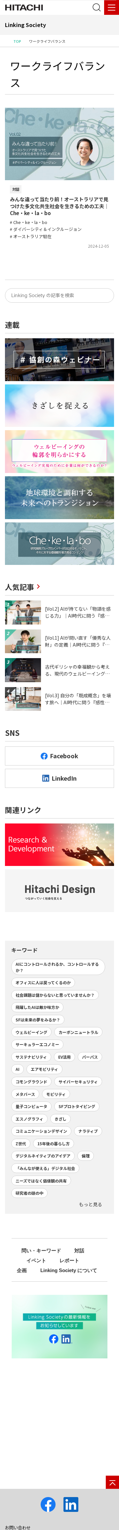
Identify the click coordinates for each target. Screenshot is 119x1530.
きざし (60, 1119)
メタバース (25, 1094)
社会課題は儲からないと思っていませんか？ (55, 995)
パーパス (90, 1057)
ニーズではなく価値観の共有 (41, 1180)
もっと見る (90, 1204)
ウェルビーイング (31, 1032)
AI (18, 1069)
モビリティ (56, 1094)
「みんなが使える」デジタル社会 (45, 1168)
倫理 (86, 1155)
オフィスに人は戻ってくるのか (43, 982)
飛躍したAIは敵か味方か (37, 1007)
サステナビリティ (31, 1057)
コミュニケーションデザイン (41, 1131)
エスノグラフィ (29, 1119)
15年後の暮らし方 (53, 1143)
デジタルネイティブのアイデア (43, 1155)
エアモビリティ (44, 1069)
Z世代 (21, 1143)
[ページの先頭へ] (112, 1482)
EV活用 (64, 1057)
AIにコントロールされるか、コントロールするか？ (57, 967)
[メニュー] (111, 7)
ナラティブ (88, 1131)
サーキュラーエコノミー (37, 1044)
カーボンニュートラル (78, 1032)
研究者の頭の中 (29, 1193)
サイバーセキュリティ (78, 1081)
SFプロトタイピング (77, 1106)
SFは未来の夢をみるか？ (38, 1019)
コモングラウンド (31, 1081)
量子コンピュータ (31, 1106)
